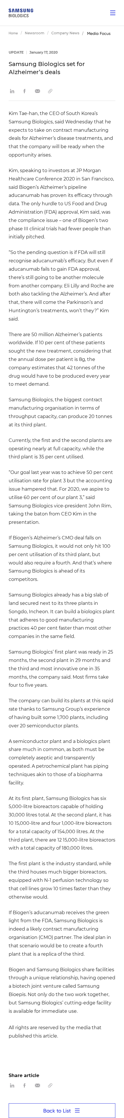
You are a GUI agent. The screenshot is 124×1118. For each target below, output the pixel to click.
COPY (50, 91)
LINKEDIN (12, 91)
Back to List (57, 1111)
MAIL (37, 91)
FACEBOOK (24, 91)
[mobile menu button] (112, 13)
